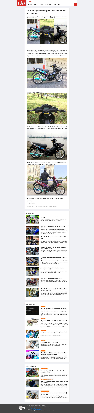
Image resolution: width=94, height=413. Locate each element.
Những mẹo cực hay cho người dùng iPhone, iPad (54, 332)
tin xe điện (40, 409)
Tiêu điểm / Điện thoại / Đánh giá (47, 379)
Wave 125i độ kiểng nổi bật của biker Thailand (52, 268)
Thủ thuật (56, 4)
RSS (53, 410)
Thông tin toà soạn (42, 410)
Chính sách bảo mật (33, 410)
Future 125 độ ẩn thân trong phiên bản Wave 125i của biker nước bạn (44, 206)
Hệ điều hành (43, 330)
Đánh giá (36, 4)
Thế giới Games (48, 4)
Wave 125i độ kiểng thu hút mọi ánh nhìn (51, 278)
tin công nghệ (35, 409)
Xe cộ (41, 4)
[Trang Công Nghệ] (21, 407)
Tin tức (29, 4)
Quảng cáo (49, 410)
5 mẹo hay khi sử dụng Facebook (49, 342)
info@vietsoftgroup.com (34, 408)
